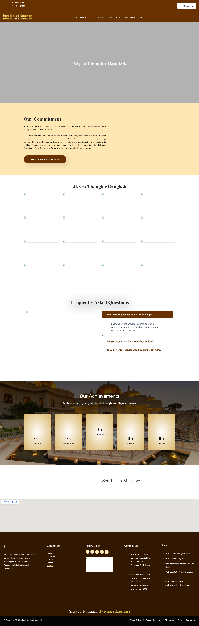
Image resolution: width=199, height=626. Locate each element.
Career (125, 17)
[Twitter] (92, 552)
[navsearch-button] (193, 16)
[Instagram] (102, 552)
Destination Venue (105, 17)
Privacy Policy (136, 620)
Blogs (118, 17)
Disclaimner (169, 620)
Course (132, 17)
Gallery (91, 17)
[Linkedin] (107, 552)
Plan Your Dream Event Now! (44, 159)
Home (75, 17)
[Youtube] (97, 552)
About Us (51, 556)
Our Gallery (190, 620)
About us (82, 17)
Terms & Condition (153, 620)
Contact (140, 17)
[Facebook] (88, 552)
